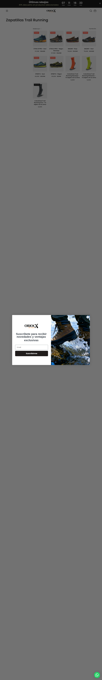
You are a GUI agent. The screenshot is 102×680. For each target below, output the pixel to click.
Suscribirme (31, 353)
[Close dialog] (88, 317)
